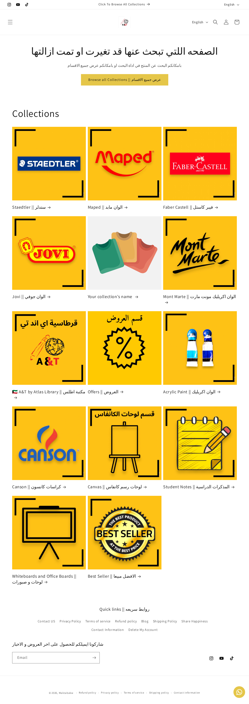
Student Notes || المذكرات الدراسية (196, 486)
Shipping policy (159, 692)
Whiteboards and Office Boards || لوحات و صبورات (44, 578)
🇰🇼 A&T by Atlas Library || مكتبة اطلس (48, 392)
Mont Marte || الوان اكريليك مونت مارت (199, 296)
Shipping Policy (165, 621)
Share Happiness (194, 621)
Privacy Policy (70, 621)
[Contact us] (239, 692)
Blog (144, 621)
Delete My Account (143, 629)
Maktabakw (66, 693)
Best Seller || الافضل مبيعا (112, 576)
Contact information (187, 692)
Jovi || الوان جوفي (28, 296)
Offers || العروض (103, 392)
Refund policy (126, 621)
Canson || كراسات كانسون (36, 486)
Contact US (46, 621)
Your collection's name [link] (110, 296)
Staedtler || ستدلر (29, 207)
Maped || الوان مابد (105, 207)
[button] (10, 22)
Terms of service (98, 621)
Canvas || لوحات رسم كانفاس (115, 486)
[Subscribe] (94, 657)
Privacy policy (110, 692)
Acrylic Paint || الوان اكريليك (189, 392)
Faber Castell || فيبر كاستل (188, 207)
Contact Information (107, 629)
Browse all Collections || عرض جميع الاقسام (124, 79)
